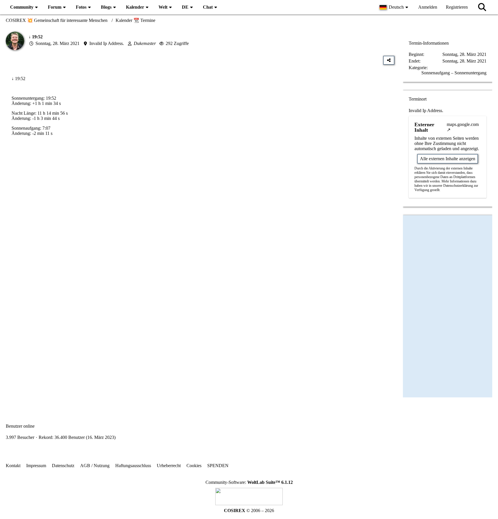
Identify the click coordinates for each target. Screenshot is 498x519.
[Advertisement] (200, 199)
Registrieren (457, 7)
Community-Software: (249, 482)
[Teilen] (388, 60)
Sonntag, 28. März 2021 (57, 43)
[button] (394, 7)
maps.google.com (463, 124)
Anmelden (427, 7)
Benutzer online (20, 426)
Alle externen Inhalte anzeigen (447, 158)
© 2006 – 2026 (249, 510)
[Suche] (482, 7)
